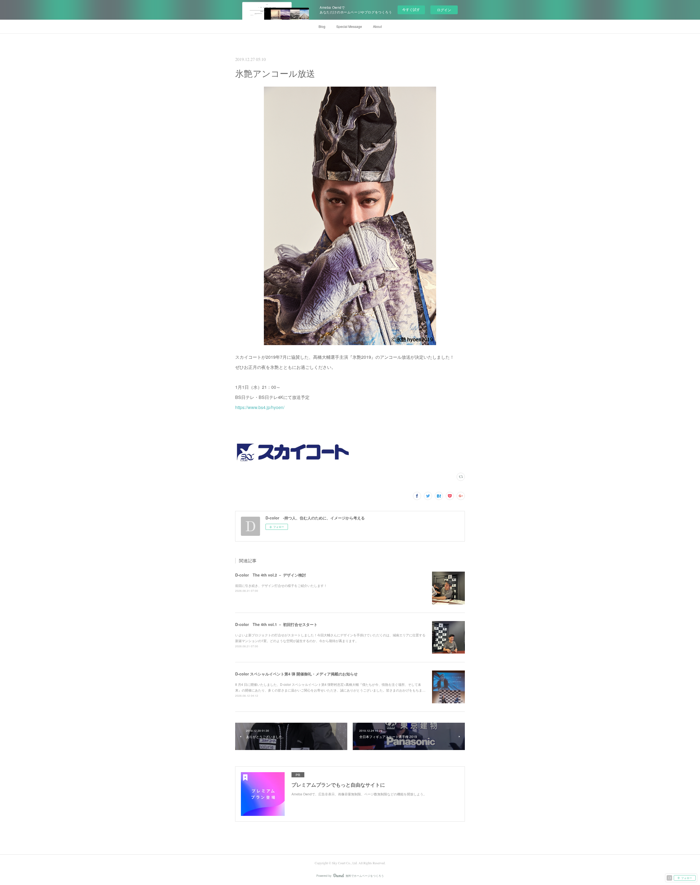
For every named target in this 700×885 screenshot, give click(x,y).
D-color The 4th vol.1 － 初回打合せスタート (276, 624)
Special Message (349, 26)
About (377, 26)
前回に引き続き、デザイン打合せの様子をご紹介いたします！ (281, 585)
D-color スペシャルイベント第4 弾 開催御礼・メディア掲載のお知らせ (296, 674)
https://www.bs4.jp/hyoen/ (259, 407)
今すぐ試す (411, 9)
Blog (322, 26)
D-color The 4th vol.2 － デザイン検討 (270, 575)
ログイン (444, 9)
